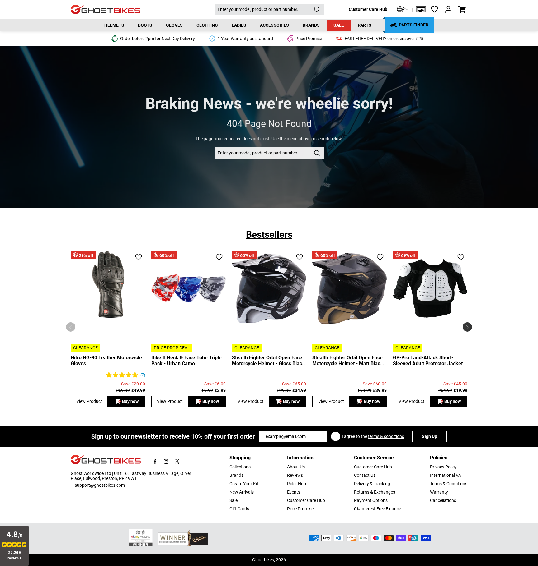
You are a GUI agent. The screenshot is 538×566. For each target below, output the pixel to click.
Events (293, 492)
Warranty (439, 492)
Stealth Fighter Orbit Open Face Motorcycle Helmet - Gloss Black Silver (268, 360)
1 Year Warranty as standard (245, 38)
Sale (338, 25)
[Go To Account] (448, 9)
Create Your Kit (243, 483)
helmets (114, 25)
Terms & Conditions (448, 483)
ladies (239, 25)
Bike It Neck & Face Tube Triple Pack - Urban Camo (186, 360)
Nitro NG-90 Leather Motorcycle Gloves (106, 360)
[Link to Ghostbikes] (143, 9)
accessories (274, 25)
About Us (296, 466)
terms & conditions (386, 436)
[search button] (317, 9)
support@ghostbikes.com (100, 485)
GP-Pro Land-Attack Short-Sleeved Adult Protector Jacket (428, 360)
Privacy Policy (443, 466)
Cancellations (443, 500)
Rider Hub (296, 483)
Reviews (295, 475)
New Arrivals (241, 492)
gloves (174, 25)
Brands (236, 475)
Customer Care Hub (368, 9)
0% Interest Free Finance (377, 508)
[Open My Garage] (421, 9)
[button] (421, 9)
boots (145, 25)
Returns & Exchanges (374, 492)
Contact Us (364, 475)
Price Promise (300, 508)
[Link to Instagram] (166, 461)
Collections (240, 466)
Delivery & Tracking (372, 483)
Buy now (130, 401)
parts (364, 25)
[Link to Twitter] (177, 461)
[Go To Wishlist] (434, 9)
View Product (89, 401)
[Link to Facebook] (155, 461)
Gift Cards (239, 508)
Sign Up (429, 436)
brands (311, 25)
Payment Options (371, 500)
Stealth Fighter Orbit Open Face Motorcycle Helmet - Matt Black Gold (347, 360)
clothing (207, 25)
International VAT (446, 475)
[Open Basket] (462, 9)
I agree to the (373, 436)
